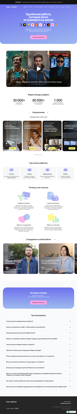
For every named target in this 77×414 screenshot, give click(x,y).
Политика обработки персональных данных (61, 406)
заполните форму (11, 177)
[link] (54, 403)
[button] (48, 112)
